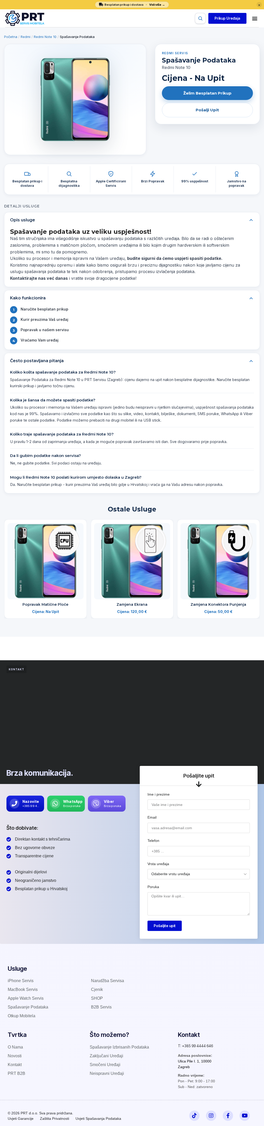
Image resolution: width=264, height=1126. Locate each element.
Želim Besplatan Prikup (207, 93)
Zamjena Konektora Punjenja (218, 604)
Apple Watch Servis (26, 998)
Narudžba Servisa (107, 981)
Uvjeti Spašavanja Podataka (98, 1118)
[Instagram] (211, 1116)
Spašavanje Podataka (28, 1007)
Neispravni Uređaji (107, 1073)
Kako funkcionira (28, 298)
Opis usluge (22, 220)
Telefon (153, 840)
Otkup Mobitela (21, 1016)
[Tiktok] (194, 1116)
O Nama (15, 1047)
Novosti (15, 1056)
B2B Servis (101, 1007)
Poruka (153, 887)
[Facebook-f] (228, 1116)
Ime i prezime (158, 794)
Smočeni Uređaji (105, 1064)
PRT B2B (16, 1073)
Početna (10, 37)
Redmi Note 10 (45, 37)
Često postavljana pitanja (37, 360)
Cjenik (97, 989)
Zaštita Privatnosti (54, 1118)
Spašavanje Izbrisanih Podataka (119, 1047)
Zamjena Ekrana (132, 604)
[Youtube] (245, 1116)
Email (151, 817)
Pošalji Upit (207, 109)
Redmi (25, 37)
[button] (227, 18)
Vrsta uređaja (158, 864)
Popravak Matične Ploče (45, 604)
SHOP (97, 998)
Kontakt (15, 1064)
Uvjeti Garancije (21, 1118)
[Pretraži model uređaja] (200, 18)
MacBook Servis (23, 989)
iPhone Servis (21, 981)
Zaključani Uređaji (106, 1056)
